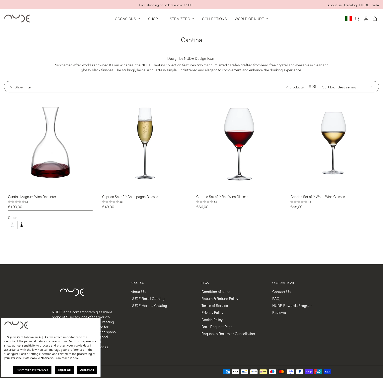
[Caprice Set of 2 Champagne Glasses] (144, 144)
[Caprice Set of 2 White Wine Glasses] (332, 144)
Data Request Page (217, 326)
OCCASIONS (125, 18)
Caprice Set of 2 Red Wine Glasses (222, 196)
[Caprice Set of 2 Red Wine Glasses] (238, 144)
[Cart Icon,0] (374, 18)
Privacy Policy (212, 312)
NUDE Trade (369, 4)
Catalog (350, 4)
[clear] (12, 225)
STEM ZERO (180, 18)
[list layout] (309, 86)
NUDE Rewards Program (292, 305)
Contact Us (281, 291)
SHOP (153, 18)
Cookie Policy (212, 319)
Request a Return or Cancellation (228, 333)
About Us (138, 291)
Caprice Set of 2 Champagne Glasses (130, 196)
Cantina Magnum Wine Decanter (32, 196)
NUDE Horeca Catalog (149, 305)
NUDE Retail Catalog (148, 298)
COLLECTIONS (214, 18)
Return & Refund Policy (219, 298)
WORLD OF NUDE (249, 18)
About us (334, 4)
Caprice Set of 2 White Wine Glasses (317, 196)
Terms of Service (214, 305)
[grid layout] (314, 86)
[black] (22, 225)
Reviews (279, 312)
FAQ (275, 298)
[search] (357, 19)
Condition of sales (215, 291)
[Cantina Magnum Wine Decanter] (50, 144)
